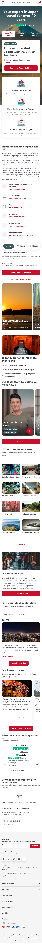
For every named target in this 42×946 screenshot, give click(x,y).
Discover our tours (16, 207)
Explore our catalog (21, 593)
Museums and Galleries (30, 532)
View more (20, 544)
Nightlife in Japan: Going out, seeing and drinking (11, 477)
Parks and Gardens (29, 514)
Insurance (17, 938)
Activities (5, 913)
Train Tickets (21, 34)
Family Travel (7, 514)
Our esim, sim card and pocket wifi (21, 235)
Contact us (21, 442)
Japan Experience (8, 884)
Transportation (7, 895)
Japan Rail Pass (9, 34)
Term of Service (33, 938)
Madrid (18, 802)
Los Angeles (34, 802)
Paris (4, 802)
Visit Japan (5, 919)
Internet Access (7, 901)
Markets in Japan (8, 495)
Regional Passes (34, 34)
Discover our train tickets (18, 198)
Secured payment (21, 941)
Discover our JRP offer (17, 189)
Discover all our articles (21, 728)
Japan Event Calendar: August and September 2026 (16, 700)
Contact (5, 935)
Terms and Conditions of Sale (29, 935)
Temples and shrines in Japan (31, 477)
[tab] (8, 34)
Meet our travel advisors (21, 279)
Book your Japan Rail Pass (21, 68)
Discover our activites (16, 217)
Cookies (24, 938)
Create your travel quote (21, 272)
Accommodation (7, 907)
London (10, 802)
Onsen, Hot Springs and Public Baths (31, 495)
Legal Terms (13, 935)
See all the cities (19, 663)
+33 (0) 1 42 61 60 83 (11, 821)
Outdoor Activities (8, 532)
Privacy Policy (8, 938)
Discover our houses (16, 226)
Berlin (25, 802)
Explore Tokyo (7, 656)
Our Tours (5, 889)
